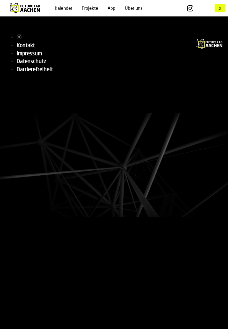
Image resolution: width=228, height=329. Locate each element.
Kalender (63, 8)
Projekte (90, 8)
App (111, 8)
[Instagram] (190, 8)
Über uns (133, 8)
